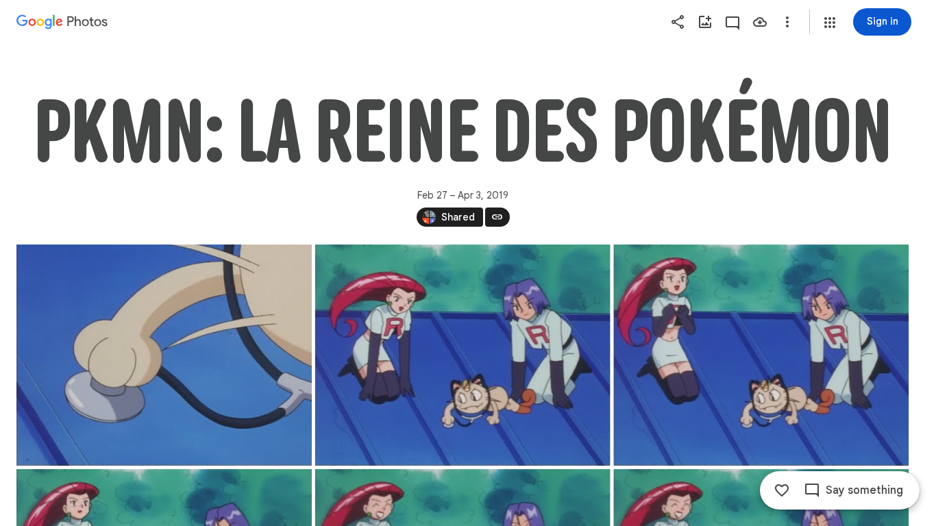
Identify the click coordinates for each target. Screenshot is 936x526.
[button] (829, 22)
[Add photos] (705, 22)
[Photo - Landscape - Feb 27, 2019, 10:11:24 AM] (761, 355)
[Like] (782, 490)
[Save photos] (760, 22)
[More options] (787, 22)
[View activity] (732, 22)
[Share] (677, 22)
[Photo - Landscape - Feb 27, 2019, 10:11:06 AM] (164, 355)
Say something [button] (864, 490)
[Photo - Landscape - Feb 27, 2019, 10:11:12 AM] (463, 355)
